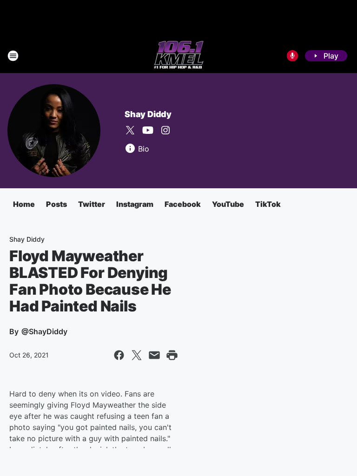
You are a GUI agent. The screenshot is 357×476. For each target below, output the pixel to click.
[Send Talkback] (292, 55)
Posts (56, 204)
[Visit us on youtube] (147, 130)
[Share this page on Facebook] (119, 355)
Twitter (91, 204)
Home (24, 204)
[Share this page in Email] (154, 355)
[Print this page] (171, 355)
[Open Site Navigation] (13, 55)
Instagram (134, 204)
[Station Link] (179, 56)
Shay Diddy (148, 114)
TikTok (268, 204)
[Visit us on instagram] (165, 130)
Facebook (183, 204)
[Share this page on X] (136, 355)
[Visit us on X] (130, 130)
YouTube (228, 204)
